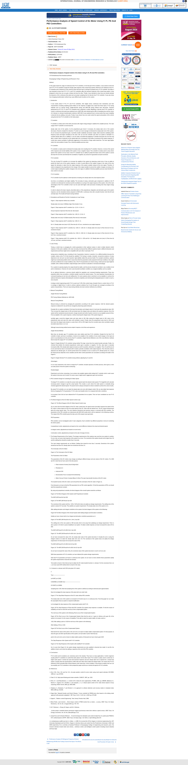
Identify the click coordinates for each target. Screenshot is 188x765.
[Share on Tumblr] (88, 735)
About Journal (63, 10)
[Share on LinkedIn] (85, 735)
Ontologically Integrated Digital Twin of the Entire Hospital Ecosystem (131, 182)
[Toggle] (48, 65)
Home (56, 10)
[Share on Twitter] (77, 735)
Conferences (103, 10)
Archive (96, 10)
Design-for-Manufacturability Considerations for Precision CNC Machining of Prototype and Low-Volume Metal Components (130, 167)
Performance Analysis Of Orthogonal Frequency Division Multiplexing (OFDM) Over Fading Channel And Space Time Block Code (64, 741)
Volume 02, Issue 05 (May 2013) (54, 18)
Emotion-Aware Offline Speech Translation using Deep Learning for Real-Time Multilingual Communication (131, 194)
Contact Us (125, 10)
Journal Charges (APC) (132, 109)
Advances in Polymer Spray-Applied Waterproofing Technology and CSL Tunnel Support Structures (130, 149)
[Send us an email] (186, 1)
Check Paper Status (132, 16)
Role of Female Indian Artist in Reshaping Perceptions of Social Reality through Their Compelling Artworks (131, 221)
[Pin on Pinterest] (83, 735)
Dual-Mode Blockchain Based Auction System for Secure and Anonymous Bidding (131, 229)
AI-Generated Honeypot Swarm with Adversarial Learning (130, 203)
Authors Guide (88, 10)
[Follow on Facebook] (183, 1)
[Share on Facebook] (75, 735)
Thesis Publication (114, 10)
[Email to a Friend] (80, 735)
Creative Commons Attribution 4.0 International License (89, 59)
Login (130, 10)
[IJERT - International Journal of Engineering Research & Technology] (5, 5)
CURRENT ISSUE (126, 45)
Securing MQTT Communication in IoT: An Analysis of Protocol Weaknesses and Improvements (130, 211)
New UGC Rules (130, 50)
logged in (57, 752)
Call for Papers (73, 10)
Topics (81, 10)
